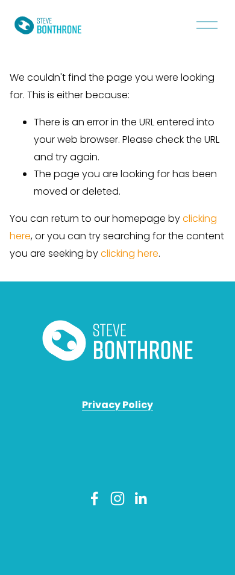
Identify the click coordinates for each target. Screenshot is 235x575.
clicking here (129, 253)
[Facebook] (94, 498)
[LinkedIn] (140, 498)
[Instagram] (117, 498)
